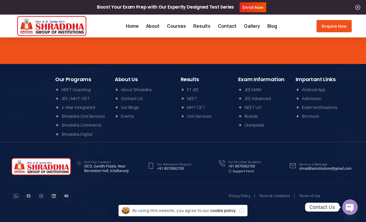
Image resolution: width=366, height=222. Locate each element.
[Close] (357, 7)
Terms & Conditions (274, 196)
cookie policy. (223, 210)
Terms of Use (309, 196)
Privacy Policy (239, 196)
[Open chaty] (350, 207)
